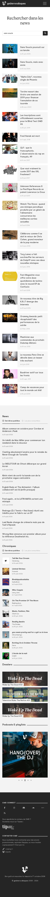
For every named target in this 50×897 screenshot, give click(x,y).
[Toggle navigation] (45, 3)
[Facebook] (4, 808)
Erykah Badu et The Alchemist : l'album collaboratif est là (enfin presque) (21, 488)
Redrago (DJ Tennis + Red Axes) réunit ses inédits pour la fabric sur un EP (22, 511)
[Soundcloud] (33, 808)
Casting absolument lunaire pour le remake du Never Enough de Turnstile (24, 453)
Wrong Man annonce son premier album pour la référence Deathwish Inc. (24, 535)
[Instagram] (14, 808)
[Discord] (23, 808)
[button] (18, 780)
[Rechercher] (45, 33)
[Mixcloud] (42, 808)
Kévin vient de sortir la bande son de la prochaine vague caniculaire (21, 476)
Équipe (8, 852)
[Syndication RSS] (4, 813)
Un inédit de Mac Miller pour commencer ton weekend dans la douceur (23, 441)
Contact (9, 849)
